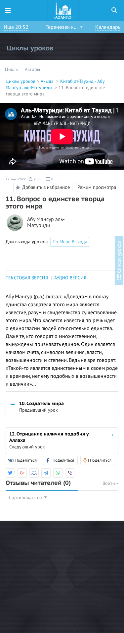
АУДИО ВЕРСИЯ (70, 278)
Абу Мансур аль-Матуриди (46, 222)
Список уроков (119, 257)
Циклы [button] (12, 69)
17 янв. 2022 (16, 179)
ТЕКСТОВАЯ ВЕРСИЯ (27, 278)
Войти (109, 483)
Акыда (48, 81)
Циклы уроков (20, 81)
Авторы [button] (32, 69)
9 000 (38, 179)
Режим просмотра (96, 187)
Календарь (107, 27)
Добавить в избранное (46, 187)
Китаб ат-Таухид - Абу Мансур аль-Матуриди (55, 84)
